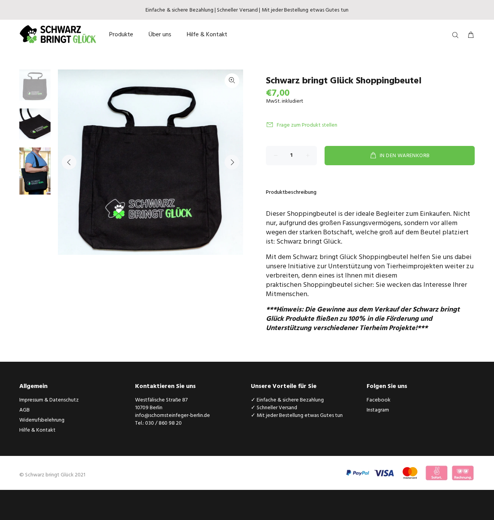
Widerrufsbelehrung (41, 420)
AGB (24, 410)
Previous (69, 162)
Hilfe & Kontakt (37, 430)
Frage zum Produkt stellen (307, 125)
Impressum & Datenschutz (49, 400)
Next (232, 162)
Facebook (379, 400)
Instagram (378, 410)
